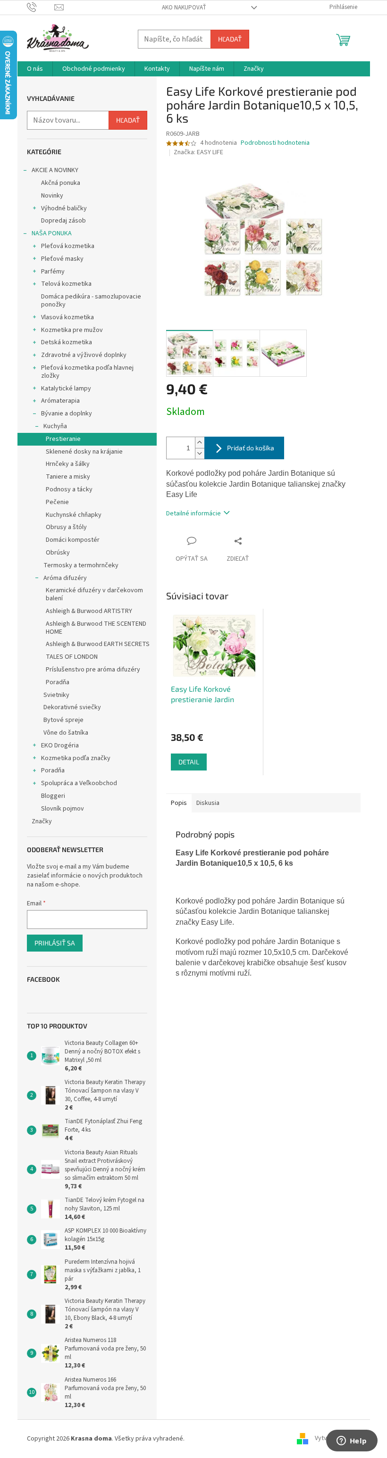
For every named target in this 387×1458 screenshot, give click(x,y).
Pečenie (57, 502)
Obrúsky (58, 552)
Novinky (52, 195)
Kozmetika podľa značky (75, 758)
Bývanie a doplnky (66, 413)
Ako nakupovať (184, 7)
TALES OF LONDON (72, 657)
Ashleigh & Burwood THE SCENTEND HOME (96, 628)
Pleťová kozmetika (67, 246)
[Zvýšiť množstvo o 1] (199, 442)
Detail (188, 762)
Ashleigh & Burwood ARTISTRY (89, 611)
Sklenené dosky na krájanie (84, 451)
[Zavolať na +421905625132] (41, 7)
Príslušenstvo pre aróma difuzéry (93, 669)
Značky (42, 821)
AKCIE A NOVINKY (55, 170)
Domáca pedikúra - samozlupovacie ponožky (91, 300)
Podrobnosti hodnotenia (275, 143)
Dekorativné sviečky (72, 707)
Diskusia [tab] (207, 803)
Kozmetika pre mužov (72, 330)
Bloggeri (53, 796)
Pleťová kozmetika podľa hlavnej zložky (87, 372)
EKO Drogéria (60, 745)
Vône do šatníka (65, 732)
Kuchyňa (55, 426)
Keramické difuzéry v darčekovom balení (94, 594)
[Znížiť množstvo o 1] (199, 453)
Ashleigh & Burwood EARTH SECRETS (98, 644)
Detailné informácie (193, 513)
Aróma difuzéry (65, 578)
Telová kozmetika (66, 284)
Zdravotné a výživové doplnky (83, 355)
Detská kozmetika (66, 342)
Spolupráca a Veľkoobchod (79, 783)
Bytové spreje (63, 720)
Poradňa (57, 682)
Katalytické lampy (66, 388)
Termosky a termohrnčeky (80, 565)
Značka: (198, 152)
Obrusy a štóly (66, 527)
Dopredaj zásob (63, 220)
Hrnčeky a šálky (68, 464)
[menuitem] (34, 68)
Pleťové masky (62, 259)
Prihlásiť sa (54, 943)
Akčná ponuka (60, 183)
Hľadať (230, 39)
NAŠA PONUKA (52, 233)
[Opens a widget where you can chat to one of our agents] (352, 1441)
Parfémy (53, 271)
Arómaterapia (60, 401)
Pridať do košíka (250, 448)
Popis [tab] (179, 803)
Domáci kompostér (73, 540)
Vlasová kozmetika (67, 317)
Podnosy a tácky (69, 489)
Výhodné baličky (64, 208)
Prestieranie (63, 439)
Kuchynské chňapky (73, 515)
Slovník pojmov (62, 808)
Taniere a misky (68, 476)
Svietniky (56, 695)
